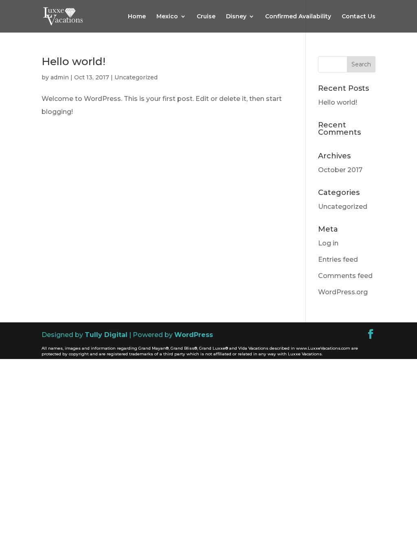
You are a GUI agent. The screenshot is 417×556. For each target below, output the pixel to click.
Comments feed (345, 276)
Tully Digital (106, 335)
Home (137, 16)
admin (59, 77)
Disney (236, 16)
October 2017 (340, 170)
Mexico (167, 16)
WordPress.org (343, 292)
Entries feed (338, 259)
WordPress (193, 335)
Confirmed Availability (298, 16)
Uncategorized (136, 77)
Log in (328, 243)
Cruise (206, 16)
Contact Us (358, 16)
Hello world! (73, 61)
